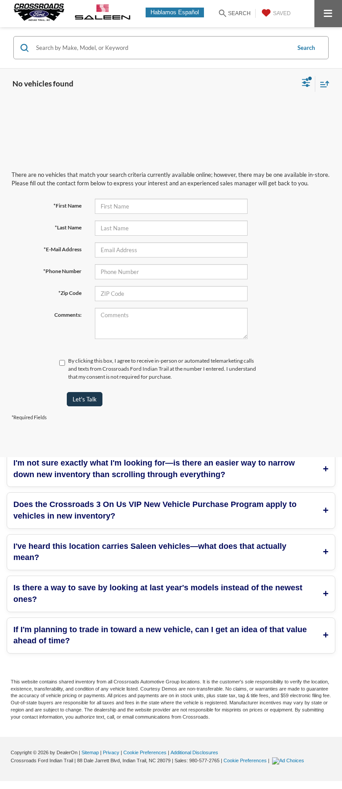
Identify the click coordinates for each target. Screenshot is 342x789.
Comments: (67, 314)
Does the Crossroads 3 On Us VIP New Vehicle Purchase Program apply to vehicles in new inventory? (155, 510)
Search (306, 47)
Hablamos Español (175, 12)
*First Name (67, 205)
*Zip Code (69, 293)
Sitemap (90, 752)
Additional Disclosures (194, 752)
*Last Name (68, 227)
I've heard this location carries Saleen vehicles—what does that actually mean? (149, 552)
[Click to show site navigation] (328, 13)
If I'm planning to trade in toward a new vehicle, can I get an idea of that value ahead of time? (160, 635)
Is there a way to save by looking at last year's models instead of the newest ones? (157, 593)
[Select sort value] (322, 84)
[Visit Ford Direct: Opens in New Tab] (289, 760)
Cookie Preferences (145, 752)
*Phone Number (62, 271)
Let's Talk (85, 399)
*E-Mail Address (62, 249)
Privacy (111, 752)
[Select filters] (306, 84)
